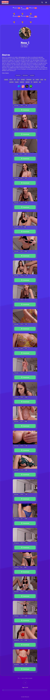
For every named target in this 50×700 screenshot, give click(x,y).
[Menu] (46, 2)
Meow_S (25, 43)
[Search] (42, 2)
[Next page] (25, 683)
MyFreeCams (22, 58)
